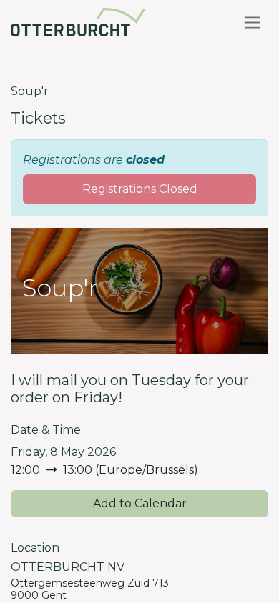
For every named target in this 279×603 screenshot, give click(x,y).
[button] (139, 503)
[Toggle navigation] (252, 22)
